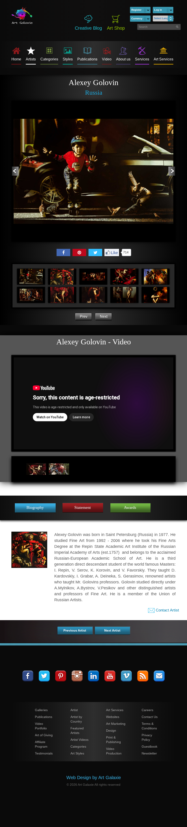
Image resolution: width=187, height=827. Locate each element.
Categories (49, 59)
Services (142, 59)
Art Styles (77, 753)
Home (16, 59)
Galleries (41, 710)
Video (107, 59)
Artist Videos (79, 739)
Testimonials (44, 753)
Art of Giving (44, 735)
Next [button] (103, 316)
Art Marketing (115, 724)
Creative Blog (88, 28)
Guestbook (149, 746)
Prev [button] (83, 316)
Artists (31, 59)
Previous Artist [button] (74, 630)
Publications (87, 59)
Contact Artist (167, 610)
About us (123, 59)
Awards (130, 507)
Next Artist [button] (112, 630)
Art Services (163, 59)
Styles (68, 59)
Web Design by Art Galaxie (93, 777)
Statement (82, 507)
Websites (112, 717)
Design (111, 730)
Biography (35, 507)
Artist (74, 710)
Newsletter (149, 753)
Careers (147, 710)
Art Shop (116, 28)
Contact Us (150, 717)
